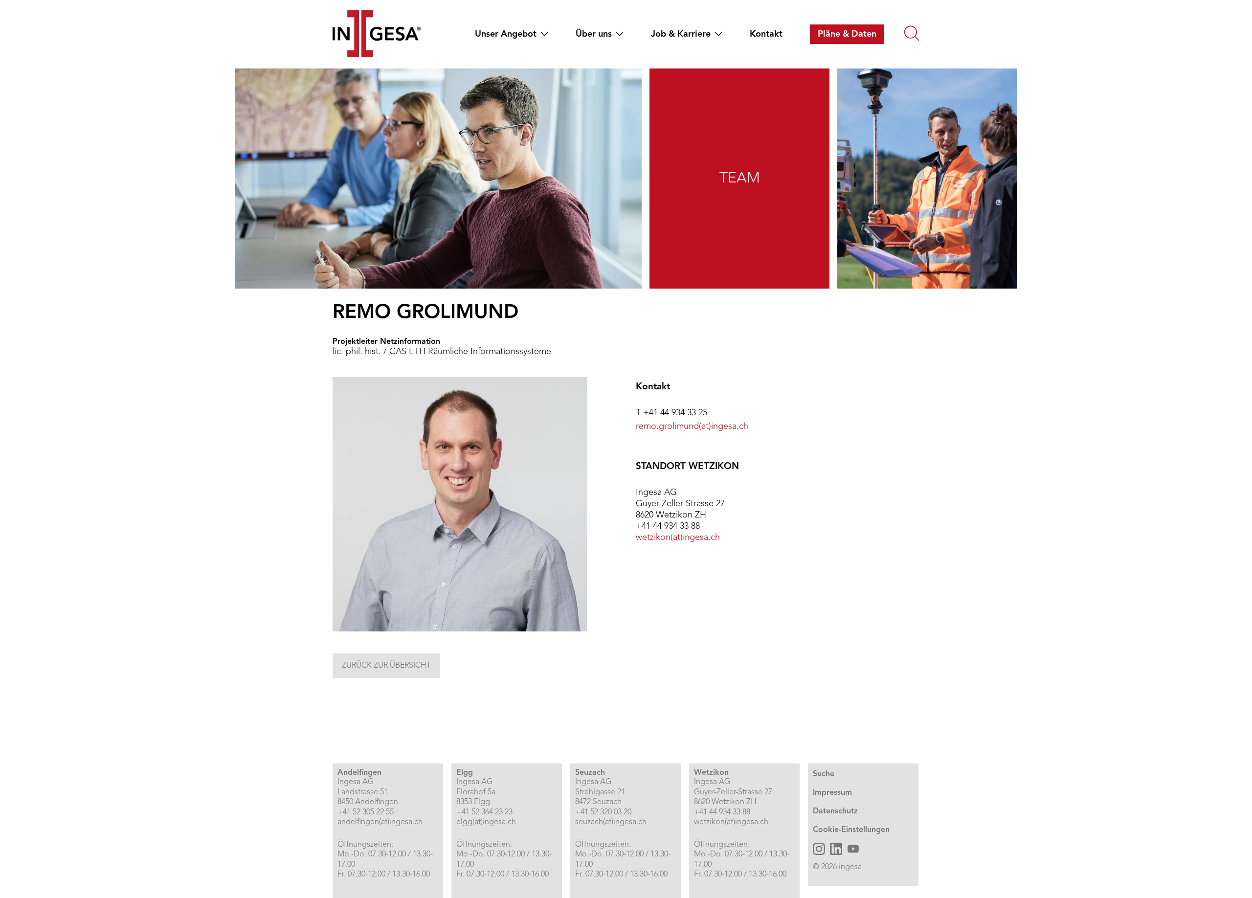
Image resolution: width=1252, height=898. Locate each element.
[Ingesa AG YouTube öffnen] (853, 849)
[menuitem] (507, 34)
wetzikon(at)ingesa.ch (678, 537)
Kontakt (766, 34)
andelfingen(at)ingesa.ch (380, 822)
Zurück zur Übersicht (386, 666)
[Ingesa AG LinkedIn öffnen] (836, 849)
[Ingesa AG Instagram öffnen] (819, 849)
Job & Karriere (681, 34)
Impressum (832, 793)
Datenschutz (835, 811)
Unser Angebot (506, 34)
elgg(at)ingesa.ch (486, 822)
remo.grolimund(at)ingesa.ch (692, 426)
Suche (823, 774)
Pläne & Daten (847, 34)
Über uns (594, 34)
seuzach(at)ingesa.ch (611, 822)
